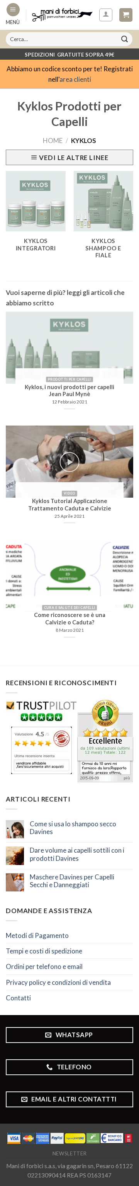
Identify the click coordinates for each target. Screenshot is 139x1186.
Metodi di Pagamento (37, 935)
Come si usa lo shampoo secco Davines (73, 828)
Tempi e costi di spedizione (44, 951)
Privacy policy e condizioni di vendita (58, 982)
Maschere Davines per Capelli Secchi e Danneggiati (72, 881)
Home (53, 140)
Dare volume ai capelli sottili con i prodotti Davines (77, 854)
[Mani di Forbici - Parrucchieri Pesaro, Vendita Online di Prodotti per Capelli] (62, 14)
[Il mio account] (106, 15)
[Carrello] (126, 15)
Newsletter (70, 1153)
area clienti (75, 79)
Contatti (18, 998)
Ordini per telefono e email (44, 966)
